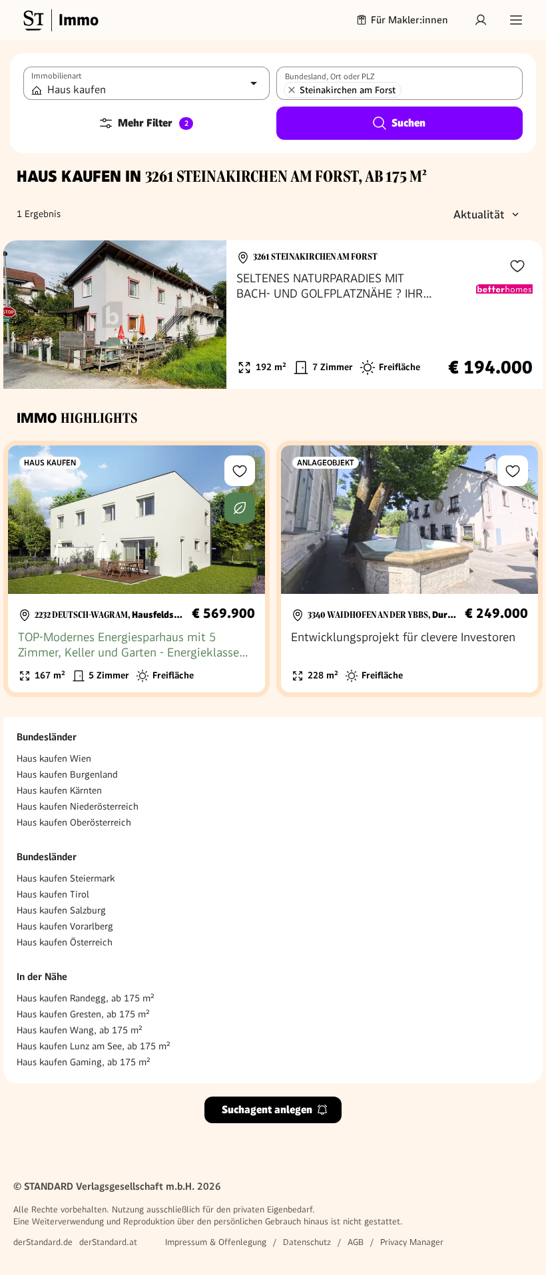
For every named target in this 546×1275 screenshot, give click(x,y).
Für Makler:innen (409, 20)
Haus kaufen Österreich (65, 942)
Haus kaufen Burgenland (67, 774)
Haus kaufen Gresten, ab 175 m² (83, 1014)
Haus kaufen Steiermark (66, 878)
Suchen (408, 123)
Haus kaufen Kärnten (59, 790)
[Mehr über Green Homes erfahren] (239, 508)
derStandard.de (43, 1242)
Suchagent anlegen (267, 1109)
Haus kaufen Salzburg (61, 910)
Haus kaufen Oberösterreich (74, 822)
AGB (356, 1242)
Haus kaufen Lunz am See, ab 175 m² (93, 1046)
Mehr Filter (153, 123)
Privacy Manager (411, 1242)
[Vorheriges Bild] (26, 315)
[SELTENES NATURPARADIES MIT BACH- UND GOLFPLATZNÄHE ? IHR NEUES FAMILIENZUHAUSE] (273, 314)
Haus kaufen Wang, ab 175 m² (79, 1030)
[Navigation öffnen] (516, 20)
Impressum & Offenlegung (215, 1242)
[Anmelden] (481, 20)
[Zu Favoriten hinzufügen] (517, 265)
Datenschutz (307, 1242)
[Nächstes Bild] (203, 315)
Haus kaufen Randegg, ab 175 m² (85, 998)
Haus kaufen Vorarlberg (65, 926)
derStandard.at (108, 1242)
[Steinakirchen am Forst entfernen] (291, 90)
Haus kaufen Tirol (53, 894)
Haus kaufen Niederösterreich (77, 806)
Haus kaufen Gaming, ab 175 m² (83, 1062)
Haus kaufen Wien (54, 758)
